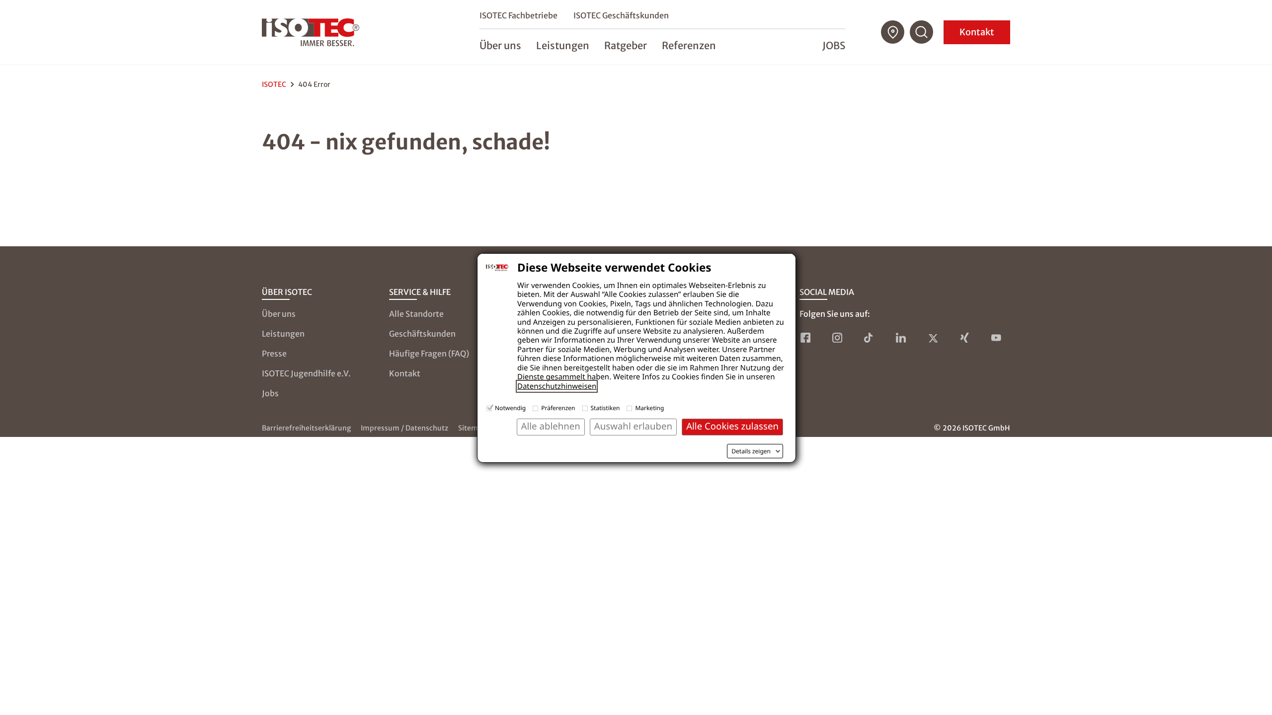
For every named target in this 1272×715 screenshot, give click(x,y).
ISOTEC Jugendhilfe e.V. (306, 373)
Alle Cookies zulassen (732, 426)
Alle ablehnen (550, 426)
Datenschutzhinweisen (556, 386)
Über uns (279, 314)
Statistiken (605, 408)
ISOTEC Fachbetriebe (518, 15)
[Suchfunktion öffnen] (922, 32)
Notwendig (510, 408)
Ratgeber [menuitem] (625, 45)
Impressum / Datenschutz (404, 428)
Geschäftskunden (422, 334)
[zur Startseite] (310, 32)
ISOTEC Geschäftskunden (621, 15)
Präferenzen (558, 408)
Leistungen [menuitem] (562, 45)
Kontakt (976, 32)
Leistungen (283, 334)
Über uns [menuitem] (500, 45)
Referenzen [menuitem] (689, 45)
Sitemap (472, 428)
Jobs (833, 45)
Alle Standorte (416, 314)
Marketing (649, 408)
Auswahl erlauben (633, 426)
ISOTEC (274, 84)
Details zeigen (751, 451)
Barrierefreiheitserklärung (306, 428)
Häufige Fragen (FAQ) (429, 353)
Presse (274, 353)
